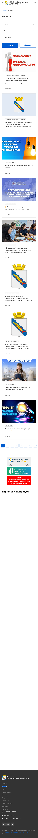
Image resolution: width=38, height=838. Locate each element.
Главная (4, 783)
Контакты (5, 809)
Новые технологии (16, 834)
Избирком (5, 806)
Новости (4, 786)
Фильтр (10, 45)
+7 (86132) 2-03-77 (10, 812)
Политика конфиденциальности (11, 832)
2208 (35, 445)
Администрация (7, 792)
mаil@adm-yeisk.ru (9, 815)
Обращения (5, 800)
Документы (5, 798)
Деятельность (6, 795)
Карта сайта (25, 832)
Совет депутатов (7, 803)
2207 (30, 445)
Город (3, 789)
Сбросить (27, 45)
